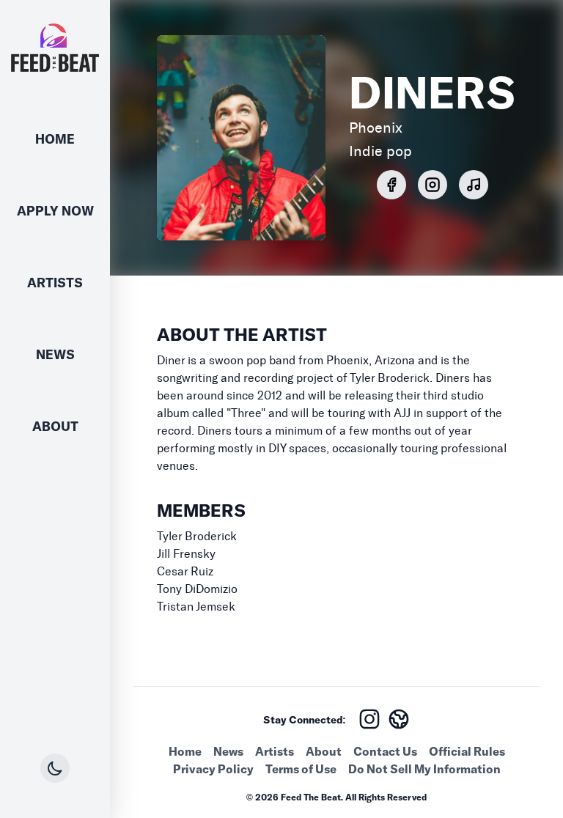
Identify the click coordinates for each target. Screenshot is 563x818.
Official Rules (467, 751)
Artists (55, 282)
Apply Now (55, 210)
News (55, 354)
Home (55, 138)
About (55, 426)
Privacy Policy (213, 769)
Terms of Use (300, 769)
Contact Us (385, 751)
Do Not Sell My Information (424, 769)
